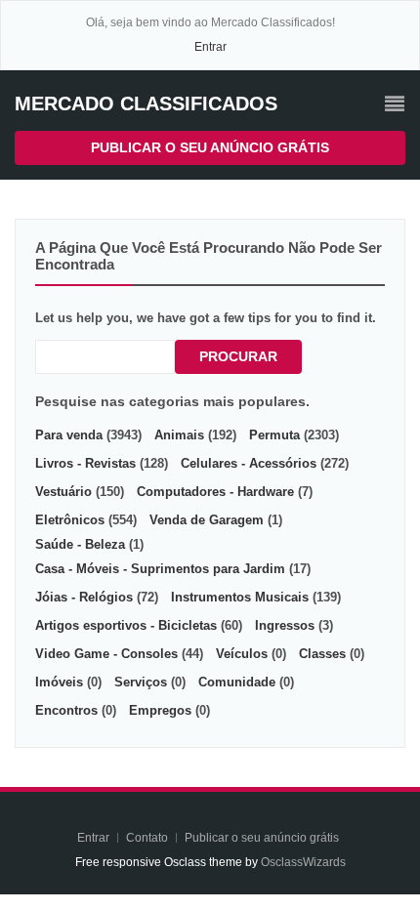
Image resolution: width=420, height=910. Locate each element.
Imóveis (59, 682)
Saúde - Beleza (80, 544)
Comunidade (236, 682)
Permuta (274, 435)
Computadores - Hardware (215, 491)
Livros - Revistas (85, 463)
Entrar (210, 47)
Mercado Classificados (146, 103)
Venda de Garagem (206, 520)
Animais (179, 435)
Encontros (66, 710)
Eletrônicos (70, 520)
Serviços (140, 682)
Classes (322, 653)
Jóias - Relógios (84, 597)
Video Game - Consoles (106, 653)
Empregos (160, 710)
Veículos (242, 653)
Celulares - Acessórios (248, 463)
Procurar (238, 356)
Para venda (69, 435)
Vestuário (63, 491)
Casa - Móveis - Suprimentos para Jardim (160, 568)
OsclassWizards (303, 862)
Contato (148, 838)
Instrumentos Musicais (240, 597)
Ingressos (285, 625)
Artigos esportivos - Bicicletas (126, 625)
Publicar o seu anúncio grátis (210, 147)
